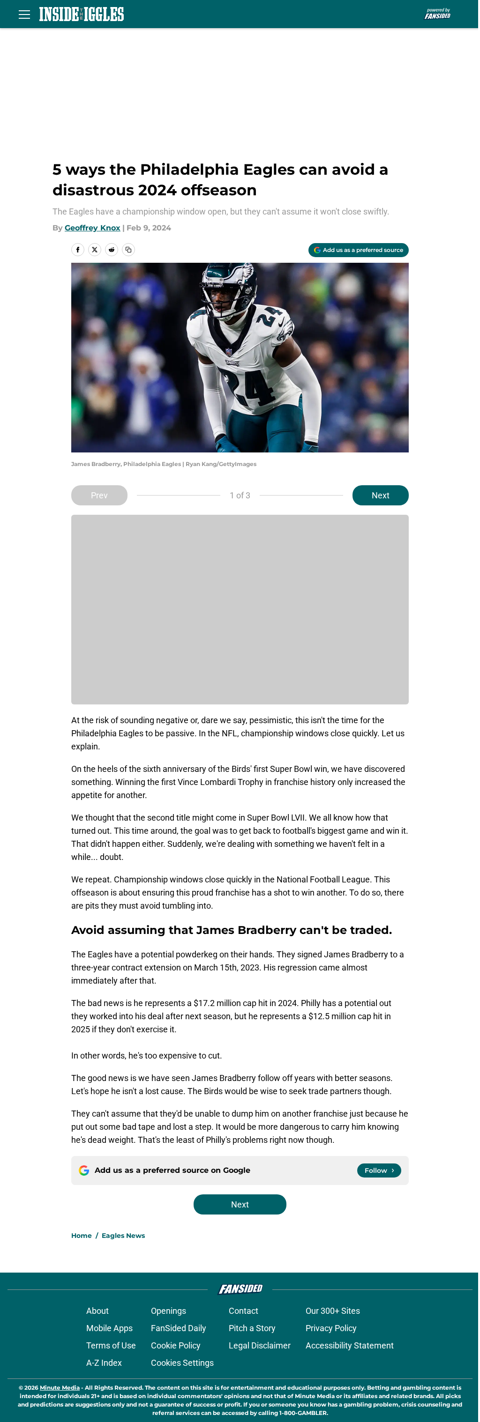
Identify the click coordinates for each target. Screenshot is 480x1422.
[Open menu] (24, 14)
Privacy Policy (331, 1328)
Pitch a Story (252, 1328)
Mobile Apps (109, 1328)
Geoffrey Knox (92, 227)
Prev (99, 495)
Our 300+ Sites (333, 1311)
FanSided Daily (178, 1328)
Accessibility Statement (350, 1345)
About (97, 1311)
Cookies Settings (182, 1363)
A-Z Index (104, 1363)
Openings (168, 1311)
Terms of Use (111, 1345)
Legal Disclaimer (260, 1345)
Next (381, 495)
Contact (243, 1311)
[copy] (128, 249)
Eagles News (123, 1235)
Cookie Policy (176, 1345)
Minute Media (60, 1387)
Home (81, 1235)
